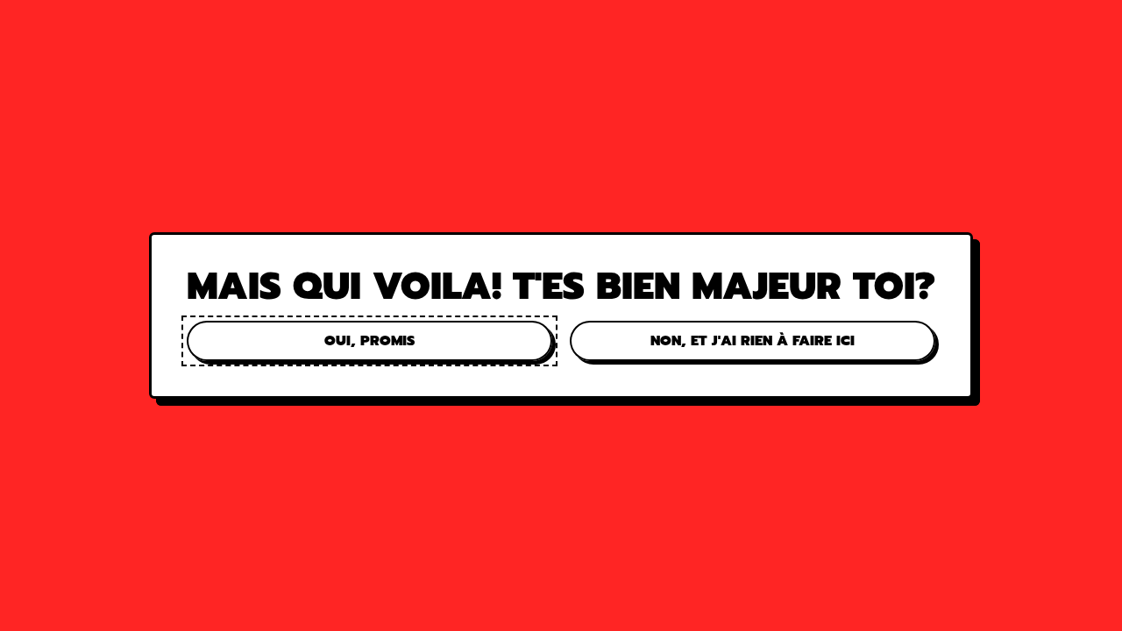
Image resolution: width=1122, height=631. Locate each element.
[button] (369, 341)
